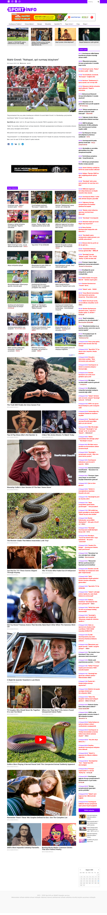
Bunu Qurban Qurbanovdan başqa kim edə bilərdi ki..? (88, 229)
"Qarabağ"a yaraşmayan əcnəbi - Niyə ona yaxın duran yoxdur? (88, 454)
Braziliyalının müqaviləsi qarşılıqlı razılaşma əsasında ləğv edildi (88, 390)
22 (98, 881)
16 (81, 881)
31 (84, 885)
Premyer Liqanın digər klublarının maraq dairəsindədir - (89, 264)
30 (81, 885)
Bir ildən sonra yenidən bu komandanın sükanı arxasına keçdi (89, 446)
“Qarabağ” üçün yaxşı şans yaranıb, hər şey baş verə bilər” (88, 183)
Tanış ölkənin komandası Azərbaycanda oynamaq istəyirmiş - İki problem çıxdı (89, 295)
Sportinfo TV (58, 24)
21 (95, 881)
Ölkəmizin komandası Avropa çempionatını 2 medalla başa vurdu (89, 63)
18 (87, 881)
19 (89, 881)
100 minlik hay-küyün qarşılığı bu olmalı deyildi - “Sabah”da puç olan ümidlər (89, 512)
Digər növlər (68, 24)
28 (95, 883)
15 (98, 879)
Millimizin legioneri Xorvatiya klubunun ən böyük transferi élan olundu (88, 191)
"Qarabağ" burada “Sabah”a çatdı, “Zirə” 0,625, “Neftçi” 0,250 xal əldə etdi (88, 256)
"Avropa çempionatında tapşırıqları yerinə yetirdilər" (87, 788)
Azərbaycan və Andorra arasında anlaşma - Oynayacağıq (88, 367)
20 (92, 881)
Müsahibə (48, 24)
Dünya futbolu (29, 24)
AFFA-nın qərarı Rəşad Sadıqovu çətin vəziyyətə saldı (89, 405)
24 (84, 883)
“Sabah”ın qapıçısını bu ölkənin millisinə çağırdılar (88, 755)
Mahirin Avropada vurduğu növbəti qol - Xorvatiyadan (89, 691)
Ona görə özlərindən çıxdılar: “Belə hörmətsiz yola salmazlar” (87, 359)
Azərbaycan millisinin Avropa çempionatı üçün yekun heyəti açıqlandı (88, 804)
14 (95, 879)
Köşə (78, 24)
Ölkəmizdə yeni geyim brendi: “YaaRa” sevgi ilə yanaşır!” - (89, 646)
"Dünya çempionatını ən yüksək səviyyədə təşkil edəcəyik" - (88, 111)
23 (81, 883)
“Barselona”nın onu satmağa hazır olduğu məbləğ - (88, 555)
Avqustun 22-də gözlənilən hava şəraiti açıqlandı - (89, 104)
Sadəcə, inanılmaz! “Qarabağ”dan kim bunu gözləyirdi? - (88, 601)
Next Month (98, 870)
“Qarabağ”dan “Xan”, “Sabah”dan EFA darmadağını (88, 763)
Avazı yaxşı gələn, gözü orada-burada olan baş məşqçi (89, 343)
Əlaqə (85, 24)
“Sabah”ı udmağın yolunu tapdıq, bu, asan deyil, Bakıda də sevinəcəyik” (89, 594)
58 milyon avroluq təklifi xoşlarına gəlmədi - (89, 382)
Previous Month (80, 870)
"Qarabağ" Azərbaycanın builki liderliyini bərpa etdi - (88, 530)
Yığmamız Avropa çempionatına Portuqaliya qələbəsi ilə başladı (87, 204)
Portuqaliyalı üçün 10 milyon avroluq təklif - (87, 336)
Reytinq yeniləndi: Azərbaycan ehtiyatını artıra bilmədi (89, 747)
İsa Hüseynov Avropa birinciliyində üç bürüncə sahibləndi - (87, 135)
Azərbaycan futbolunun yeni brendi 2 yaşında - (87, 462)
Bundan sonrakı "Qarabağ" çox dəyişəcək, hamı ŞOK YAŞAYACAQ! (89, 570)
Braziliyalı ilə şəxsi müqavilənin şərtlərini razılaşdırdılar (86, 272)
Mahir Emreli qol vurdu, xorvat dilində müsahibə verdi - (89, 303)
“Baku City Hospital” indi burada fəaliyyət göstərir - (88, 699)
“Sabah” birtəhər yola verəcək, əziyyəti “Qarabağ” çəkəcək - (89, 398)
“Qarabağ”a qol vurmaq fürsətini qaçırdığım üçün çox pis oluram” (88, 421)
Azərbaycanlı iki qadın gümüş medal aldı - (88, 142)
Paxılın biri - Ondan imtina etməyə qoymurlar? (87, 683)
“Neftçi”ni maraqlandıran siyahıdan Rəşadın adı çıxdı (87, 491)
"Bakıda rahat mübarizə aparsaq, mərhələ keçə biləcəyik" (88, 212)
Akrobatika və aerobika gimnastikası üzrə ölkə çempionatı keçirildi (88, 150)
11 (87, 879)
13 (92, 879)
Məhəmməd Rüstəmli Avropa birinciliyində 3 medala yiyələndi (88, 96)
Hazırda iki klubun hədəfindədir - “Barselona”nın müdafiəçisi (89, 470)
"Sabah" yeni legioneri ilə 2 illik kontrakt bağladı (87, 796)
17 (84, 881)
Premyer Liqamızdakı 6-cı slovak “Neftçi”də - (86, 770)
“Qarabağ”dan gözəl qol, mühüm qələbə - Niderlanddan (88, 675)
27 (92, 883)
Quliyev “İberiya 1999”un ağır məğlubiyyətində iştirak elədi (89, 175)
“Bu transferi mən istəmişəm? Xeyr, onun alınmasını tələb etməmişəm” (89, 654)
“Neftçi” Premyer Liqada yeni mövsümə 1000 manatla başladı (89, 668)
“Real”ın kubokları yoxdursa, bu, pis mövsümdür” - (89, 320)
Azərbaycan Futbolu (15, 24)
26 (89, 883)
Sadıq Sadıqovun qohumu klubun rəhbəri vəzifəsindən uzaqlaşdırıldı (89, 724)
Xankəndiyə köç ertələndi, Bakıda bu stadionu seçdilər (89, 413)
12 (89, 879)
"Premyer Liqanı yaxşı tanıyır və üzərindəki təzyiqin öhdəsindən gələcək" (88, 477)
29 (98, 883)
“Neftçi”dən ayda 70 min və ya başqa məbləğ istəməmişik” (89, 609)
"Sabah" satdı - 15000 (89, 289)
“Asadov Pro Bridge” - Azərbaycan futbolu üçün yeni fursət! (88, 547)
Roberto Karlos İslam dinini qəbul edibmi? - (88, 706)
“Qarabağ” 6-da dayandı (90, 218)
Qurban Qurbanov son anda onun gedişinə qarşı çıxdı (87, 374)
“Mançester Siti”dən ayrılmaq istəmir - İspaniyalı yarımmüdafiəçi (87, 563)
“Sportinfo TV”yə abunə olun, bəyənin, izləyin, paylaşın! (89, 351)
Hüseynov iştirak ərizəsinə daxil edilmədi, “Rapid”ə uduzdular (89, 88)
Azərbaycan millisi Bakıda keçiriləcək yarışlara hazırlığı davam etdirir (89, 55)
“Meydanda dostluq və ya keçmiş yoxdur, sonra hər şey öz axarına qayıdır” (89, 328)
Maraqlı (39, 24)
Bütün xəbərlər (89, 810)
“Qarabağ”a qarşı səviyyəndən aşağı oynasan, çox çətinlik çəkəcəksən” (89, 237)
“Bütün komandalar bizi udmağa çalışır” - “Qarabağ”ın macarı (89, 439)
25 (87, 883)
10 (84, 879)
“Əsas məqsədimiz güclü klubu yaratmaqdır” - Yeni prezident (88, 504)
